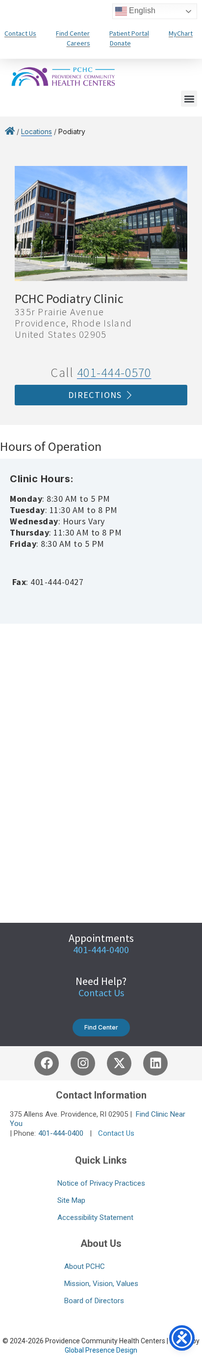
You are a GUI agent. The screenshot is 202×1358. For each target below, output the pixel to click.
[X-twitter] (119, 1063)
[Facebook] (46, 1063)
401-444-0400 (60, 1133)
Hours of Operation (50, 446)
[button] (189, 99)
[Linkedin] (155, 1063)
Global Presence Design (101, 1350)
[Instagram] (83, 1063)
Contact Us (101, 992)
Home (10, 133)
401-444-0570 (114, 372)
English (141, 10)
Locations (36, 131)
